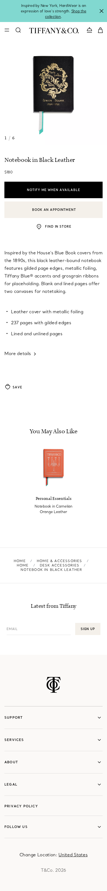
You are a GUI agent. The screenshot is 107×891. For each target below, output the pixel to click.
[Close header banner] (101, 11)
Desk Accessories (59, 565)
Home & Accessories (59, 561)
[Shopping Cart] (100, 29)
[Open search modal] (18, 30)
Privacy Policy (21, 806)
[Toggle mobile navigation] (6, 30)
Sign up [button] (88, 629)
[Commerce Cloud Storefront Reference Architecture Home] (53, 685)
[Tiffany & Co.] (54, 30)
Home (20, 561)
